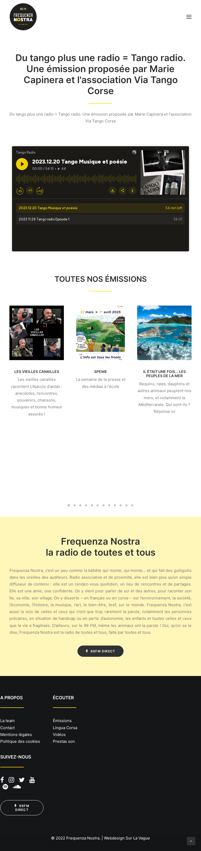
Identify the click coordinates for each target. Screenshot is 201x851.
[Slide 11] (126, 505)
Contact (7, 727)
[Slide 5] (92, 505)
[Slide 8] (109, 505)
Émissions (62, 720)
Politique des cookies (20, 741)
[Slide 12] (132, 505)
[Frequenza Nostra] (23, 16)
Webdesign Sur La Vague (127, 838)
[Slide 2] (74, 505)
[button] (189, 17)
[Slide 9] (115, 505)
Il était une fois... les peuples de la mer (164, 373)
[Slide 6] (97, 505)
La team (7, 720)
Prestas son (64, 741)
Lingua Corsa (65, 727)
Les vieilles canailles (36, 371)
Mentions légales (16, 734)
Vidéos (59, 734)
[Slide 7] (103, 505)
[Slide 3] (80, 505)
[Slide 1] (69, 505)
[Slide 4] (86, 505)
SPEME (100, 371)
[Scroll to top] (191, 840)
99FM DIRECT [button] (103, 651)
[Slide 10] (121, 505)
